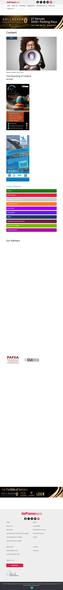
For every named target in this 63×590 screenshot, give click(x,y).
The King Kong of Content (18, 76)
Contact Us (10, 8)
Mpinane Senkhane (11, 72)
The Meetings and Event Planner (17, 533)
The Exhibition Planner (14, 537)
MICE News (10, 208)
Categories (22, 5)
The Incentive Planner (14, 541)
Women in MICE (31, 5)
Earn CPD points (38, 533)
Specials (36, 550)
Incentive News (12, 204)
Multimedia (11, 212)
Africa (9, 191)
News (11, 38)
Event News (11, 195)
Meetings (9, 530)
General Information (14, 199)
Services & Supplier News (16, 221)
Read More (9, 79)
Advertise (15, 565)
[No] (61, 586)
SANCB (35, 537)
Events (35, 547)
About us (14, 5)
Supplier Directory (12, 554)
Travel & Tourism (13, 225)
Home (8, 5)
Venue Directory (12, 550)
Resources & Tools (41, 5)
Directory (51, 5)
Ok (32, 587)
